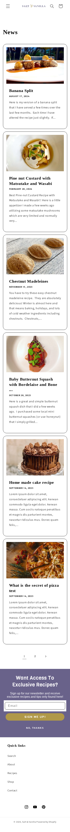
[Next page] (45, 656)
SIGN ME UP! (35, 717)
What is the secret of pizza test (34, 588)
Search (11, 756)
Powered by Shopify (46, 822)
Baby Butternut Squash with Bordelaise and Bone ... (33, 384)
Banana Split (21, 90)
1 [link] (24, 656)
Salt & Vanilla (29, 822)
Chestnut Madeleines (28, 281)
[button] (8, 6)
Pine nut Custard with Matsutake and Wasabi (30, 181)
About (11, 764)
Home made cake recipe (31, 482)
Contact (12, 790)
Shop (10, 782)
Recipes (12, 773)
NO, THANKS (35, 728)
